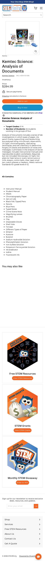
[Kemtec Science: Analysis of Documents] (15, 288)
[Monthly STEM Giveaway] (22, 456)
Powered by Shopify (27, 556)
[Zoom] (35, 51)
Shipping (5, 96)
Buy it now (22, 107)
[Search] (41, 14)
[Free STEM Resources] (22, 352)
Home (4, 56)
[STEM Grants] (22, 404)
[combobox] (22, 14)
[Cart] (35, 8)
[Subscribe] (36, 506)
